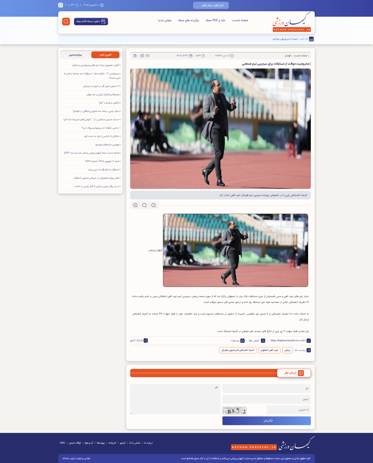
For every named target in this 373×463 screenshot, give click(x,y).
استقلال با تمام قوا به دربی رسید (103, 170)
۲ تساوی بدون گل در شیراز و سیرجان (101, 86)
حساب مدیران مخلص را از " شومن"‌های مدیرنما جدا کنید (91, 120)
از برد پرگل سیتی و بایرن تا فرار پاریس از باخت (97, 186)
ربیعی (287, 350)
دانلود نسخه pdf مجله (88, 21)
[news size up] (135, 205)
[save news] (142, 56)
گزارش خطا (254, 340)
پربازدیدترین (75, 55)
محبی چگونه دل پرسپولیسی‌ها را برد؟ (100, 128)
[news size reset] (144, 205)
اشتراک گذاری (136, 340)
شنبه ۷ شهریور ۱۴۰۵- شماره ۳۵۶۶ (102, 161)
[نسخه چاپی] (135, 56)
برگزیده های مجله (188, 20)
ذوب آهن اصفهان (269, 350)
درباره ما (148, 443)
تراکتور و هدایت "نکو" (109, 103)
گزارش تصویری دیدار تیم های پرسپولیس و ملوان (95, 65)
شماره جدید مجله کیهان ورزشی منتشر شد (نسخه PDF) (91, 153)
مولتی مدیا (165, 20)
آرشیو (122, 443)
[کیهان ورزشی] (292, 21)
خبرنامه (112, 443)
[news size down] (153, 205)
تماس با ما (134, 443)
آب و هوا (89, 443)
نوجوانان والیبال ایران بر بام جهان (103, 94)
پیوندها (101, 443)
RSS (62, 443)
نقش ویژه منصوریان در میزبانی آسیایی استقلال (96, 178)
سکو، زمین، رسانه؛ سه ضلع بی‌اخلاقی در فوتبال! (96, 111)
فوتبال (288, 55)
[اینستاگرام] (61, 5)
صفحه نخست (240, 20)
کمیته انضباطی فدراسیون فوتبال (237, 350)
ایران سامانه (69, 458)
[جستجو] (66, 21)
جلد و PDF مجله (215, 20)
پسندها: (235, 340)
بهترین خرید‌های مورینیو (107, 145)
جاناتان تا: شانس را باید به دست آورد (101, 136)
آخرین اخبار (105, 55)
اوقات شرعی (75, 443)
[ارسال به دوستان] (147, 55)
